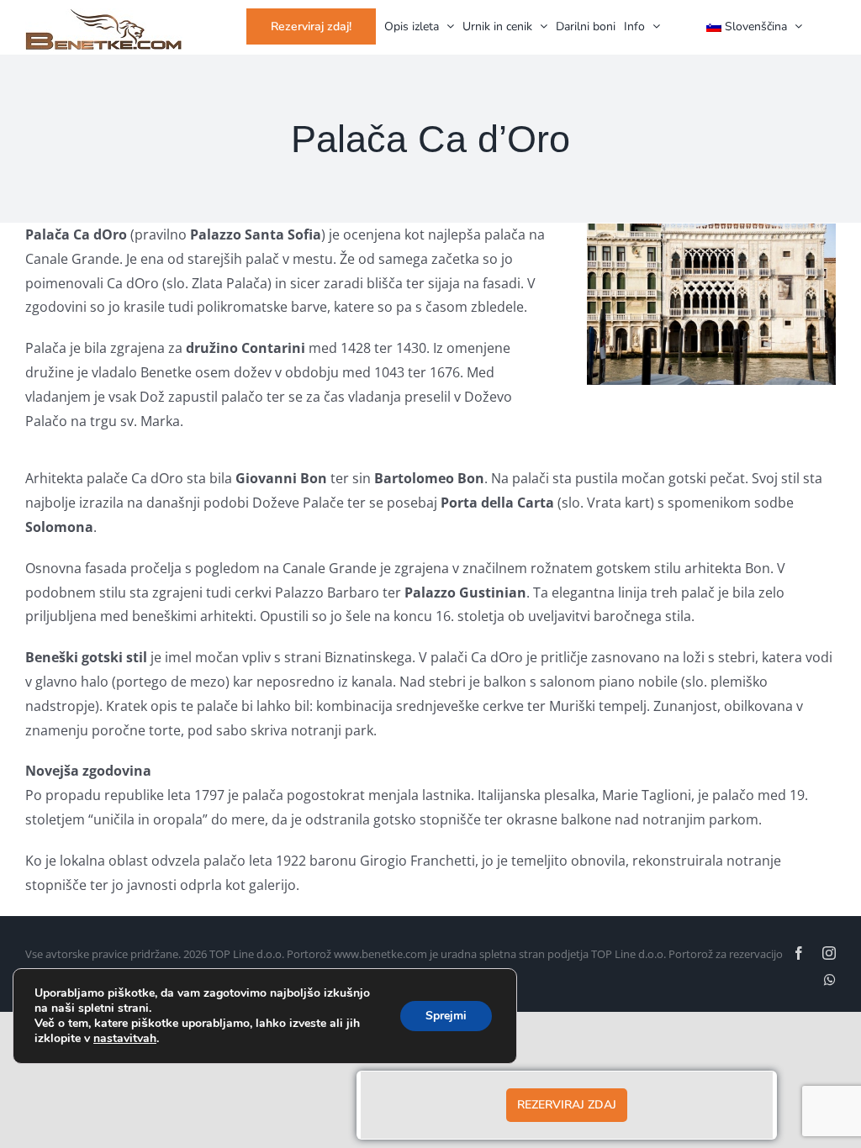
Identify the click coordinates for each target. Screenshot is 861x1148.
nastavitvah (124, 1038)
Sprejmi (446, 1016)
